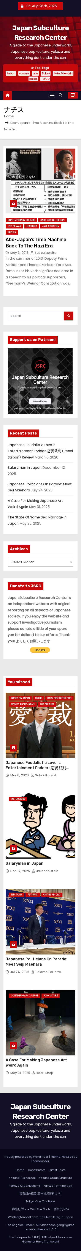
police (33, 79)
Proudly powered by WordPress (26, 1157)
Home (9, 116)
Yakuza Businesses (22, 1178)
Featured (32, 226)
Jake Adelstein (63, 73)
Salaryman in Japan (24, 467)
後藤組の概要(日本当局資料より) (41, 1193)
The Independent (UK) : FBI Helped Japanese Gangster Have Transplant (40, 1239)
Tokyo (46, 73)
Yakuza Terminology (57, 1186)
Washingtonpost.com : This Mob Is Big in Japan (40, 1217)
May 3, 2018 (19, 253)
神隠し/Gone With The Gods (31, 1209)
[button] (62, 95)
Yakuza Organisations (24, 1186)
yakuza (24, 73)
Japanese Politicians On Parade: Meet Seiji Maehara (36, 962)
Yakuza (12, 232)
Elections (16, 894)
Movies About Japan (23, 704)
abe (35, 73)
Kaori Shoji (44, 1073)
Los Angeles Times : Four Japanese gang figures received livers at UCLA (40, 1227)
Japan (10, 73)
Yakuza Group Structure (55, 1178)
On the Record (51, 894)
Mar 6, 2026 (20, 775)
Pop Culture (47, 704)
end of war (14, 226)
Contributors (36, 1170)
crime (38, 698)
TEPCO (45, 79)
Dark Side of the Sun (52, 220)
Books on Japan (20, 698)
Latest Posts (57, 1170)
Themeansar (40, 1161)
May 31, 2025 (20, 1073)
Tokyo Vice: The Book (40, 1201)
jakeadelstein (46, 871)
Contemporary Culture (21, 220)
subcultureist (45, 253)
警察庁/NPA (61, 1209)
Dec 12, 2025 (20, 871)
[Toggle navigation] (52, 95)
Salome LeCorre (48, 972)
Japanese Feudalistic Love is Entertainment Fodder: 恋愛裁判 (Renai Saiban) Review (40, 451)
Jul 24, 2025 (20, 972)
